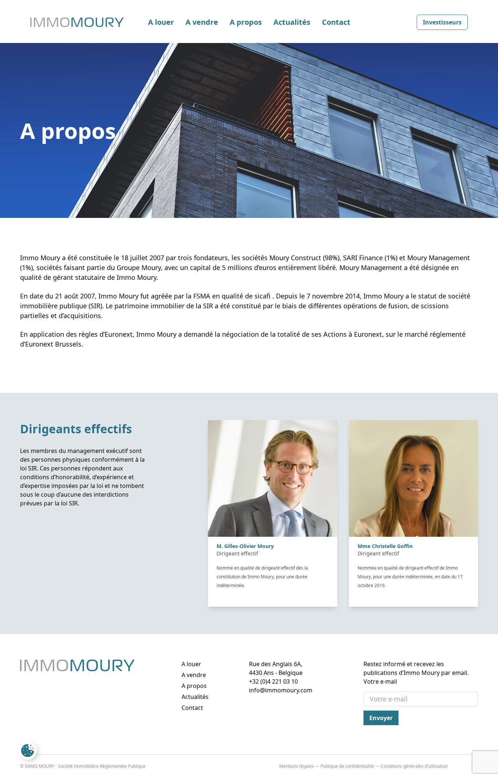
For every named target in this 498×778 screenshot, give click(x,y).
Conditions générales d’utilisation (414, 766)
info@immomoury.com (280, 690)
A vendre (202, 22)
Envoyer (381, 718)
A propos (246, 22)
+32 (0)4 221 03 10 (273, 681)
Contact (336, 22)
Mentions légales (296, 766)
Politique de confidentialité (347, 766)
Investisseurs (442, 22)
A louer (161, 22)
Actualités (291, 22)
